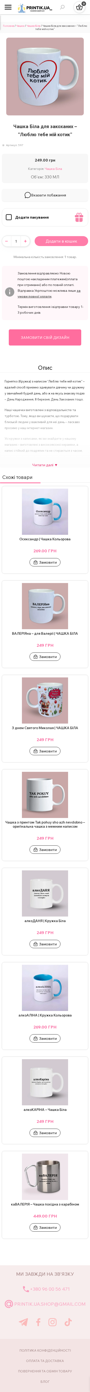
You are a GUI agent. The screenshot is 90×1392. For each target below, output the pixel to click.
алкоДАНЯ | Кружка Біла (45, 921)
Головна (8, 25)
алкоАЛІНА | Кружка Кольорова (45, 1015)
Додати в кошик (61, 241)
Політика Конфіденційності (45, 1350)
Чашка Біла (33, 25)
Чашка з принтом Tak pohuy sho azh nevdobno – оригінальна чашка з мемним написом (45, 824)
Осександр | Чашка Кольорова (45, 539)
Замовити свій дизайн (45, 337)
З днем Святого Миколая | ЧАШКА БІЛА (45, 728)
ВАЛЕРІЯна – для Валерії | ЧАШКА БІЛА (45, 633)
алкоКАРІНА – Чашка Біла (45, 1110)
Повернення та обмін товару (45, 1371)
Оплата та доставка (45, 1361)
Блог (45, 1382)
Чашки (20, 25)
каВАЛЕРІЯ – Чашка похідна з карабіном (45, 1204)
